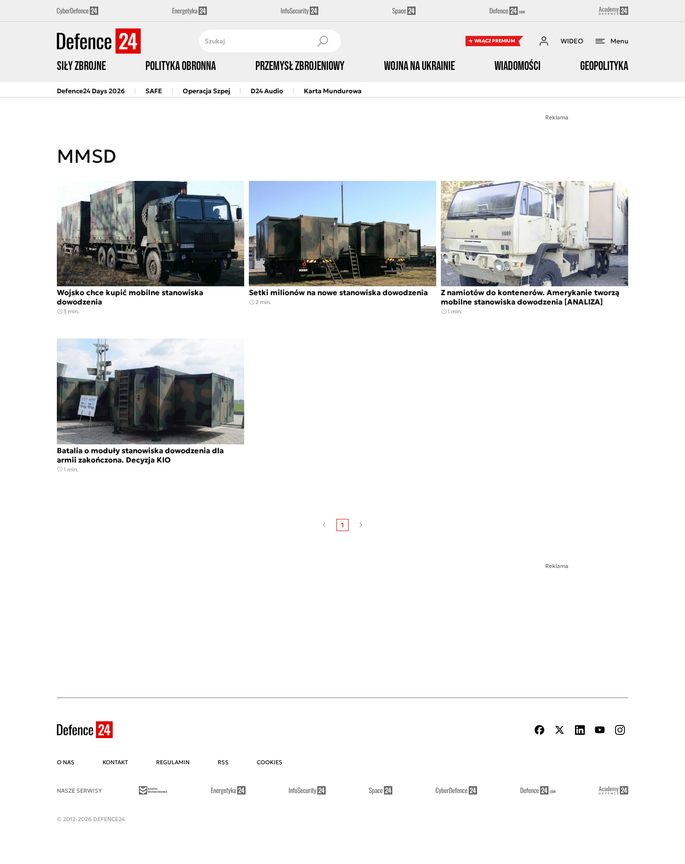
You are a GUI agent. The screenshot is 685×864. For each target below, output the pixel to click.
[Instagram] (619, 730)
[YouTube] (599, 730)
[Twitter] (559, 730)
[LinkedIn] (579, 730)
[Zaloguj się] (543, 41)
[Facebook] (539, 730)
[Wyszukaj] (322, 41)
